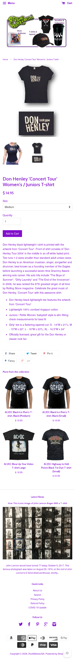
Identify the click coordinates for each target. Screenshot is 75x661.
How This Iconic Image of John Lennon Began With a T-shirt (37, 503)
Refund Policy (37, 603)
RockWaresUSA (36, 653)
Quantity (7, 215)
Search (37, 594)
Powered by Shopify (55, 653)
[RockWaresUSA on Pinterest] (37, 624)
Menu (11, 3)
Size (5, 201)
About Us (37, 590)
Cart (69, 3)
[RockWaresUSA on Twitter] (21, 624)
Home (5, 59)
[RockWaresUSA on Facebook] (29, 624)
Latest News (37, 496)
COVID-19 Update (37, 607)
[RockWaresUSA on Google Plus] (46, 624)
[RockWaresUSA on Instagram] (54, 624)
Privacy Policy (37, 598)
